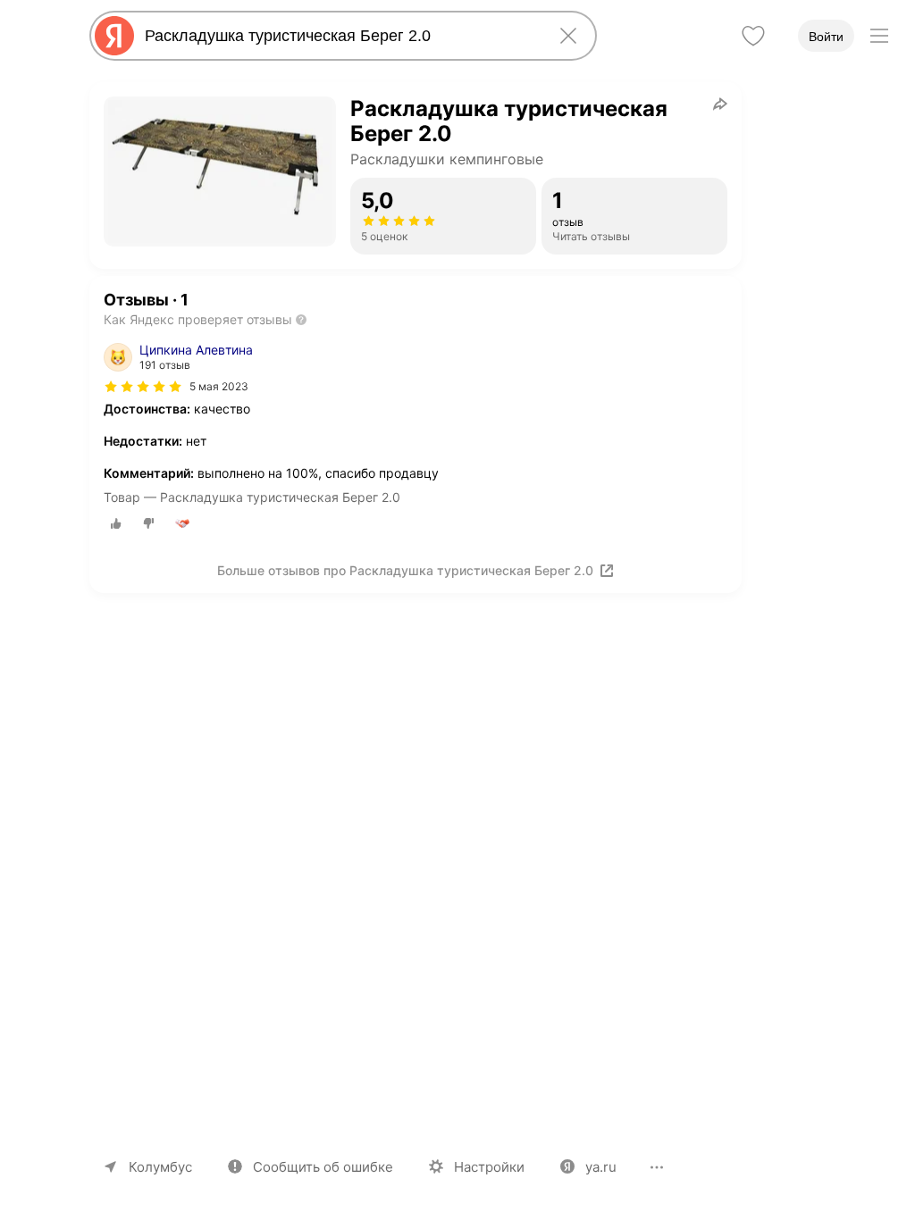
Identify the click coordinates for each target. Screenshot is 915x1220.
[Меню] (879, 36)
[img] (143, 387)
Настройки (489, 1166)
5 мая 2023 (218, 386)
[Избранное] (753, 35)
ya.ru (601, 1166)
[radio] (116, 523)
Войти (826, 36)
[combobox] (339, 36)
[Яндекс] (114, 35)
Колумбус (160, 1166)
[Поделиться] (720, 103)
